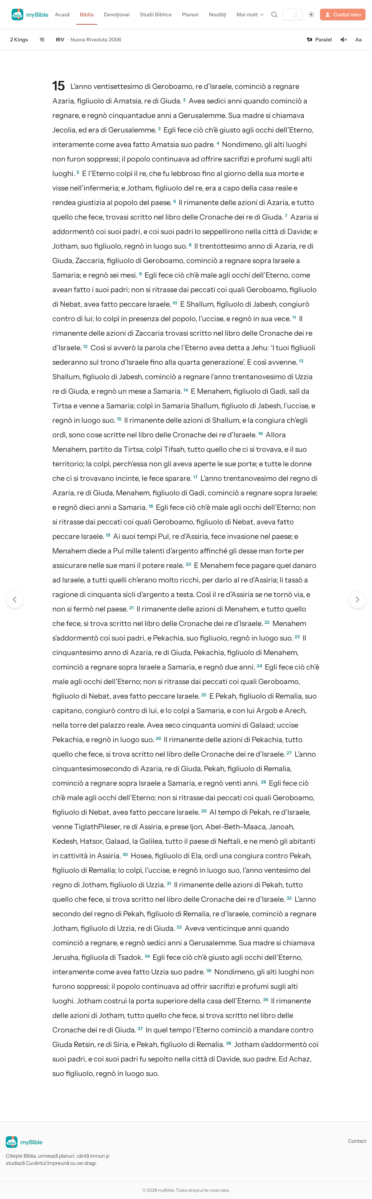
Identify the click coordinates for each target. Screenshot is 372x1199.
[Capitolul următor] (357, 599)
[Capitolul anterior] (14, 599)
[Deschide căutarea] (274, 14)
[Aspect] (311, 14)
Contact (357, 1141)
